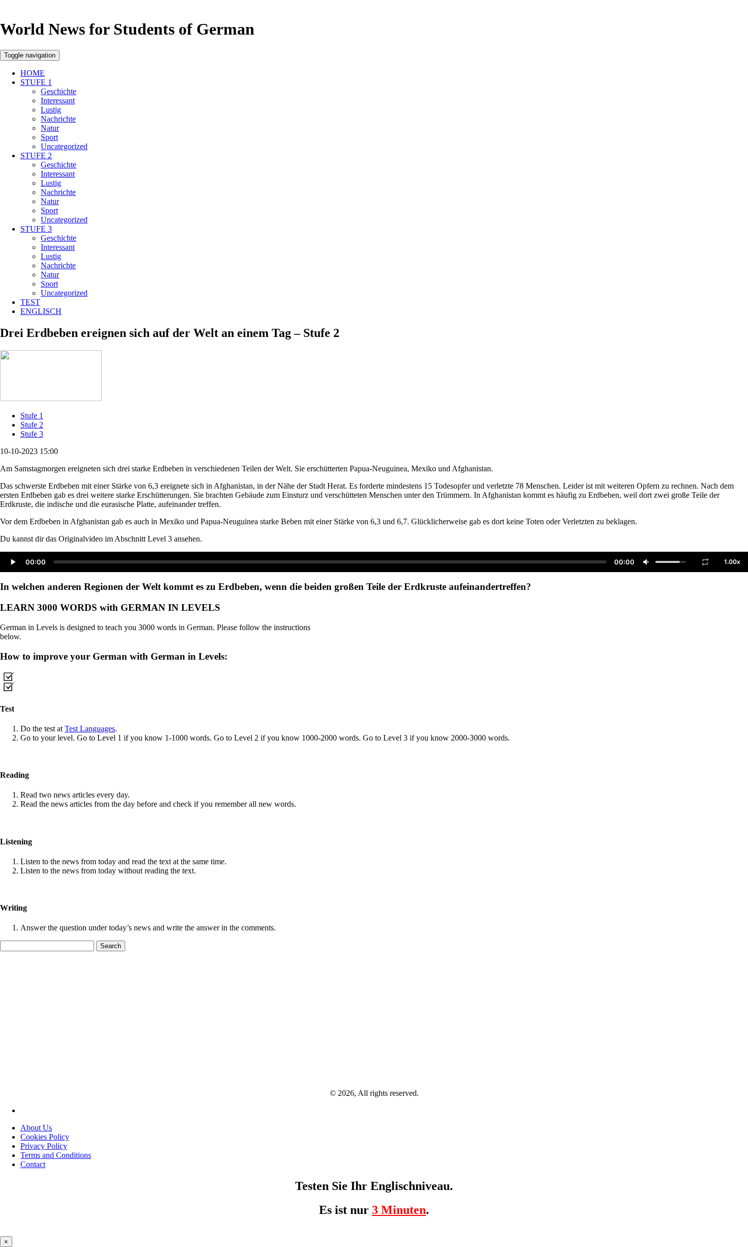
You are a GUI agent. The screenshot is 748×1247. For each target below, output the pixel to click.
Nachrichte (58, 119)
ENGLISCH (41, 311)
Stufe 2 (31, 424)
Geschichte (58, 91)
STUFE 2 (36, 155)
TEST (30, 302)
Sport (49, 137)
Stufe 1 (31, 415)
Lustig (51, 109)
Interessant (58, 100)
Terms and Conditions (55, 1155)
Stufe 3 (31, 434)
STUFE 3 (36, 228)
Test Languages (90, 728)
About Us (36, 1127)
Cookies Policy (44, 1136)
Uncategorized (64, 146)
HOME (32, 73)
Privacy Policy (43, 1146)
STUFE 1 (36, 82)
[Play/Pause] (13, 562)
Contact (32, 1164)
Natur (50, 128)
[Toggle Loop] (705, 561)
